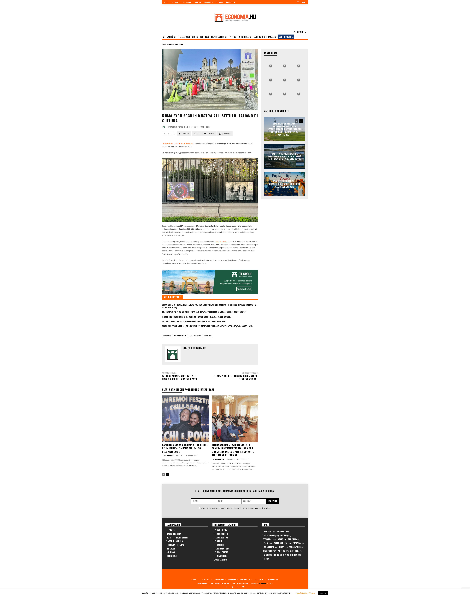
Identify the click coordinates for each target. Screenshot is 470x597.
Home (164, 44)
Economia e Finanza (175, 544)
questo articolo (221, 241)
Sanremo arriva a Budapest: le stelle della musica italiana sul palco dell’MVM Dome (185, 448)
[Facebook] (227, 587)
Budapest (167, 335)
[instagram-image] (270, 65)
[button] (301, 2)
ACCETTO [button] (323, 593)
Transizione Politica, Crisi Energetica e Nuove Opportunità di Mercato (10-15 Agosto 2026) (204, 312)
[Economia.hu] (235, 17)
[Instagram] (232, 587)
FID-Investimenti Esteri (177, 537)
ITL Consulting (220, 530)
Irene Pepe (180, 456)
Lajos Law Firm (221, 559)
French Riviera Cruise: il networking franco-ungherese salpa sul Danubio (196, 316)
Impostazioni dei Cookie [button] (305, 593)
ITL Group (170, 548)
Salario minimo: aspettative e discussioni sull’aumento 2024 (179, 377)
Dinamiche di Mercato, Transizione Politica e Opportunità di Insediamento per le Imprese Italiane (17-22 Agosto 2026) (209, 306)
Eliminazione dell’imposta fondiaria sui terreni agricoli (236, 377)
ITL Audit (218, 541)
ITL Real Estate (221, 552)
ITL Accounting (221, 533)
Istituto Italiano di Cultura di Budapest (178, 143)
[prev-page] (163, 474)
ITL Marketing (220, 556)
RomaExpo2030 (195, 335)
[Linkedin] (238, 587)
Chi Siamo (170, 552)
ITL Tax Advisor (221, 537)
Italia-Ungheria (175, 44)
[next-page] (167, 474)
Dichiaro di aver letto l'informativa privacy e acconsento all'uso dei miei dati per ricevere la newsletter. (236, 508)
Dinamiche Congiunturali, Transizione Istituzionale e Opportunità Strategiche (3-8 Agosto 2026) (207, 326)
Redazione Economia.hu (179, 127)
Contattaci (171, 556)
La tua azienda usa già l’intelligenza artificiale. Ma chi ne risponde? (194, 321)
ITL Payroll (219, 544)
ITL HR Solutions (221, 548)
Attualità (171, 530)
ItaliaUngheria (180, 335)
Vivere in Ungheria (174, 541)
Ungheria (208, 335)
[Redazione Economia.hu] (164, 127)
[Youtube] (243, 587)
